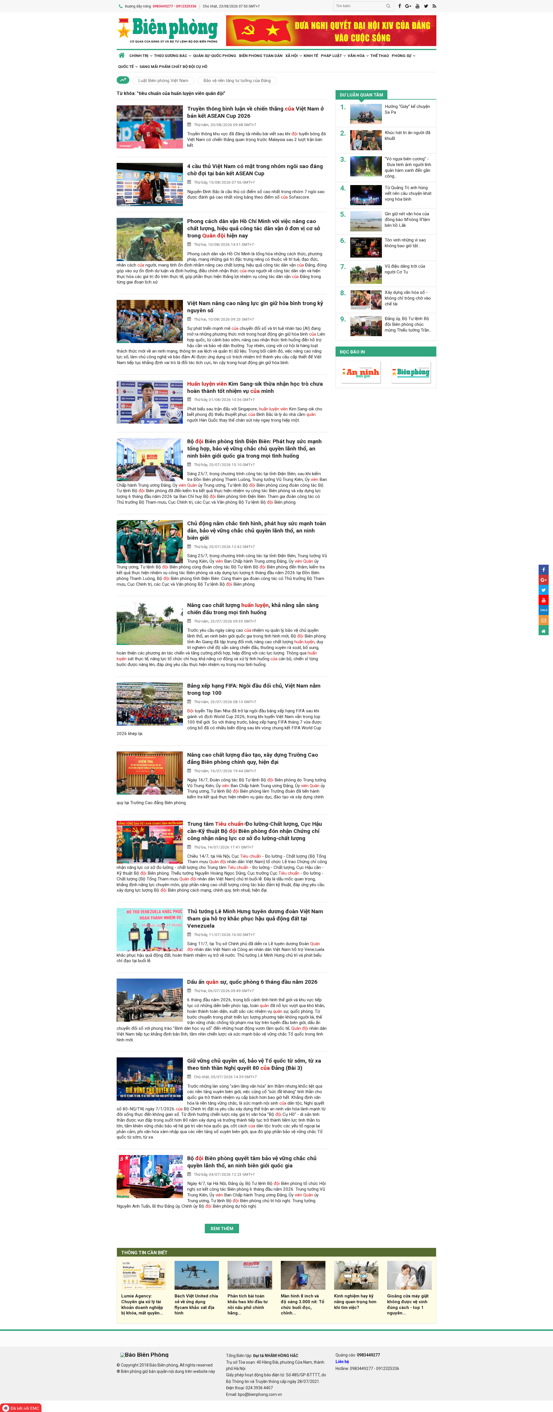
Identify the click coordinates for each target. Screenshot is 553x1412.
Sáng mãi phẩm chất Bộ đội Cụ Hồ (173, 66)
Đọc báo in (352, 352)
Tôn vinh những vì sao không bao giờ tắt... (405, 242)
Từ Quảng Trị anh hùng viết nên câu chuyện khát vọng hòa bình (408, 193)
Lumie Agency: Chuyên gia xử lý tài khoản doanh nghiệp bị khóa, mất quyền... (142, 1304)
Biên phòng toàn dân (261, 56)
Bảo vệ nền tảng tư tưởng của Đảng (237, 80)
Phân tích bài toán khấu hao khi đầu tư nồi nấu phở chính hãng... (248, 1304)
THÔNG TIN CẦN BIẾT (144, 1252)
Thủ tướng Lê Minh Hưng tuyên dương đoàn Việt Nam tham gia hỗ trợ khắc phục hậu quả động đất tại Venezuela (255, 918)
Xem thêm (222, 1228)
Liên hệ (342, 1361)
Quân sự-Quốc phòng (214, 56)
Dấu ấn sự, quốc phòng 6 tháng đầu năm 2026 (252, 982)
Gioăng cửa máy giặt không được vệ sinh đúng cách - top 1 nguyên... (408, 1304)
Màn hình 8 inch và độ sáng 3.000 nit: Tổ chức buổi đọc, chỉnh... (302, 1304)
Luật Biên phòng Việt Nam (163, 80)
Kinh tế (311, 56)
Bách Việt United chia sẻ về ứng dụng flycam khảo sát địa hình (196, 1304)
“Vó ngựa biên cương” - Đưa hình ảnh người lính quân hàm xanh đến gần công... (408, 167)
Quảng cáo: (358, 1355)
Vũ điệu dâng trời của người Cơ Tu (405, 269)
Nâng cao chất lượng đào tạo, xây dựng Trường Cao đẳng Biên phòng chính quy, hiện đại (252, 758)
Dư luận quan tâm (361, 95)
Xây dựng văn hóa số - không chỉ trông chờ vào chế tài (408, 298)
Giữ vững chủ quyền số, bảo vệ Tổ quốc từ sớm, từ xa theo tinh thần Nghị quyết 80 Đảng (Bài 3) (254, 1064)
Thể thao (379, 56)
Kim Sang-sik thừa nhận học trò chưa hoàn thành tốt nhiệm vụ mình (255, 387)
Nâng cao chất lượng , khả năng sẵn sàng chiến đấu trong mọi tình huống (253, 609)
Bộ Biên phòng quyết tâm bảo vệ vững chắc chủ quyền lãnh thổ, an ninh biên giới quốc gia (252, 1162)
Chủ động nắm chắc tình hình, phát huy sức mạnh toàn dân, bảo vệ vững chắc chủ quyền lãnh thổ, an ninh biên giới (256, 530)
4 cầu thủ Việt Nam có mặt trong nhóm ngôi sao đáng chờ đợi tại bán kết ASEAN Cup (255, 170)
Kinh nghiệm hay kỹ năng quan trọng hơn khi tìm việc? (355, 1301)
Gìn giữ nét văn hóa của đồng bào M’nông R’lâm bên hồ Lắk (407, 219)
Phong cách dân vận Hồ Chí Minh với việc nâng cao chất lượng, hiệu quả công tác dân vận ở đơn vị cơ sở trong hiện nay (253, 228)
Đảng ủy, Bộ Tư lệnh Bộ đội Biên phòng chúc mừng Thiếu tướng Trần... (408, 324)
